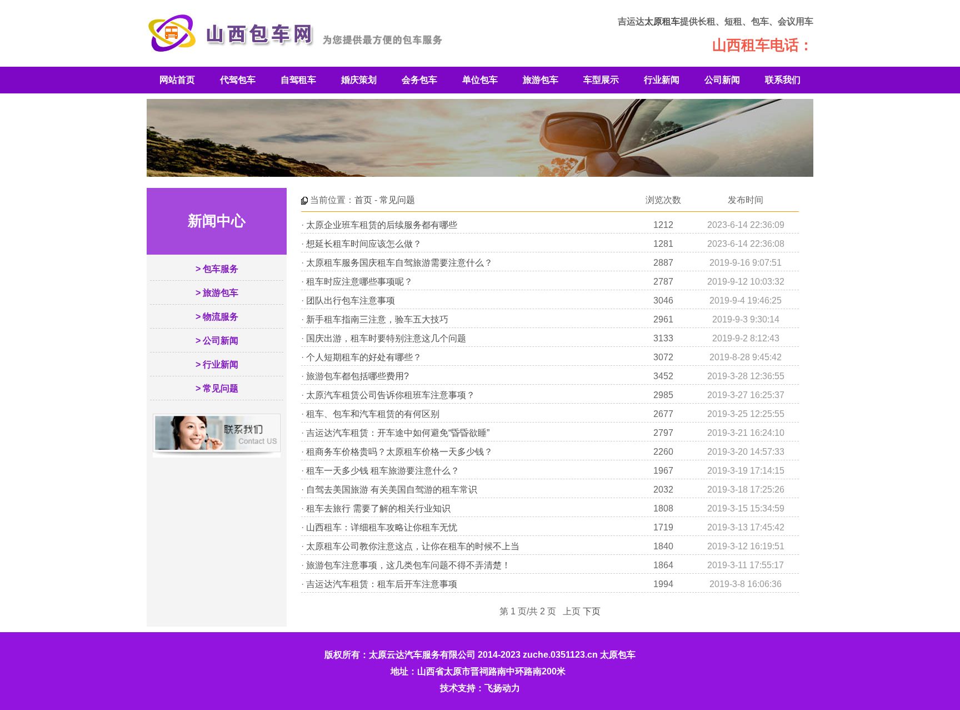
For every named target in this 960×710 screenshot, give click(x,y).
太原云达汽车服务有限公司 (422, 654)
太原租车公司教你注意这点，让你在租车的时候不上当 (412, 546)
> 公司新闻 (217, 340)
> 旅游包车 (217, 292)
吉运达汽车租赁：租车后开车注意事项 (381, 584)
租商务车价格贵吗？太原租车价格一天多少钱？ (399, 451)
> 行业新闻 (217, 364)
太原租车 (662, 21)
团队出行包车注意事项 (350, 300)
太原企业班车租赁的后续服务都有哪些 (381, 225)
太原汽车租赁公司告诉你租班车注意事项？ (390, 395)
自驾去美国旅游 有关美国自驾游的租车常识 (391, 489)
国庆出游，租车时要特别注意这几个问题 (386, 338)
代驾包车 (238, 80)
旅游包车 (540, 80)
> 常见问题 (217, 388)
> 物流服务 (217, 316)
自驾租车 (298, 80)
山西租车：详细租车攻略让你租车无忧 (381, 527)
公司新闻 (722, 80)
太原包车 (618, 654)
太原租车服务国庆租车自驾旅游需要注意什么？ (399, 262)
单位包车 (480, 80)
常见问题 (397, 200)
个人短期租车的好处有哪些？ (364, 357)
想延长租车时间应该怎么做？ (364, 244)
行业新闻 (661, 80)
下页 (592, 611)
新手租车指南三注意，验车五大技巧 (377, 319)
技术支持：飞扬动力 (480, 688)
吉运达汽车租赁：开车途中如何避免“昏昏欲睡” (397, 433)
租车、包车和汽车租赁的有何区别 (372, 414)
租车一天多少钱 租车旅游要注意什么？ (382, 470)
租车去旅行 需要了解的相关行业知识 (378, 508)
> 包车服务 (217, 269)
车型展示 (601, 80)
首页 (363, 200)
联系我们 (783, 80)
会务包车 (419, 80)
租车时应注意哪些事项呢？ (359, 281)
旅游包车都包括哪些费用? (357, 376)
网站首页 (177, 80)
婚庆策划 (359, 80)
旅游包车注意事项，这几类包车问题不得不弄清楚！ (408, 565)
